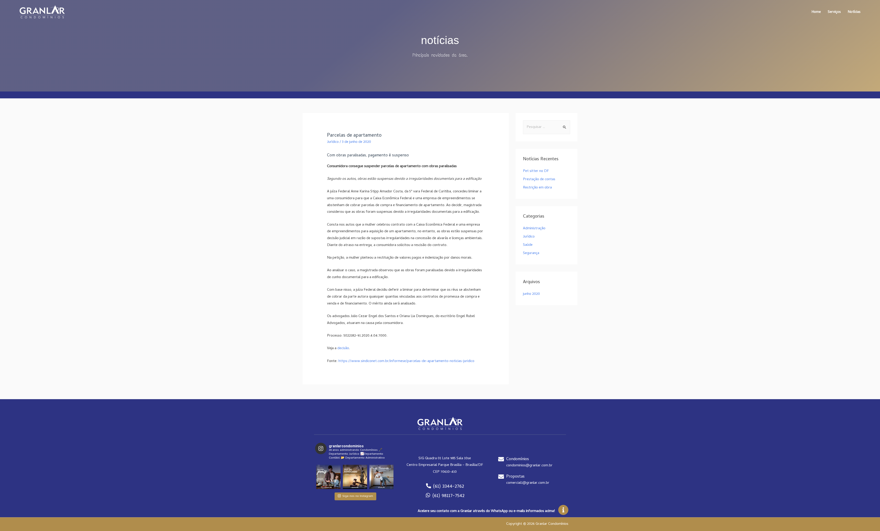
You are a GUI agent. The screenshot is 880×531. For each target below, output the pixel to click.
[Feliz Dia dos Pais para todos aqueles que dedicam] (328, 477)
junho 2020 (531, 294)
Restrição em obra (537, 188)
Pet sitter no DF (536, 171)
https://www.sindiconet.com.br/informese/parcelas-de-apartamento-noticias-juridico (406, 361)
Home (816, 12)
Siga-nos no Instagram (357, 496)
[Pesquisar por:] (546, 127)
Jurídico (333, 142)
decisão (343, 348)
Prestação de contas (539, 180)
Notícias (854, 12)
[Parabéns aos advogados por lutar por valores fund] (355, 477)
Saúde (528, 245)
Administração (534, 229)
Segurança (531, 253)
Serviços (834, 12)
